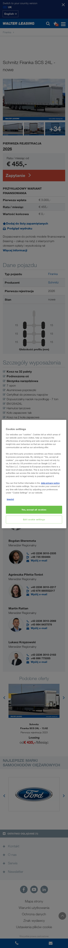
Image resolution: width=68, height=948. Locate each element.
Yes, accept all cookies (34, 509)
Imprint (10, 499)
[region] (34, 474)
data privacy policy (50, 483)
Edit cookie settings (34, 519)
